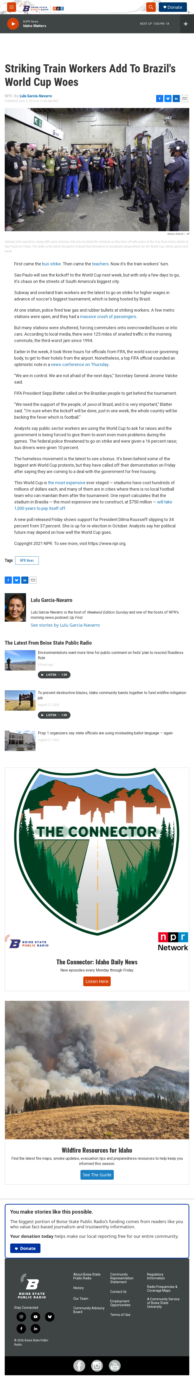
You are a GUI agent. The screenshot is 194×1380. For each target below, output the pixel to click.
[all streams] (187, 23)
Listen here (97, 981)
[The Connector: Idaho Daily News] (97, 859)
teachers (100, 263)
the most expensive (66, 482)
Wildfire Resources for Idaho (97, 1150)
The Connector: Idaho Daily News (97, 961)
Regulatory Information (156, 1276)
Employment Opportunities (120, 1303)
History (78, 1288)
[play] (13, 24)
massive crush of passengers (108, 316)
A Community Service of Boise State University (163, 1303)
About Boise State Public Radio (87, 1276)
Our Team (80, 1298)
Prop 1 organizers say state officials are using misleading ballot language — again (105, 733)
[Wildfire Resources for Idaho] (97, 1070)
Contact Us (118, 1292)
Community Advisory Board (89, 1310)
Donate (175, 7)
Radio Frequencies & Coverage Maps (162, 1288)
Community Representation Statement (121, 1278)
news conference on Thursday (79, 364)
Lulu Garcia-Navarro (36, 96)
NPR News (27, 560)
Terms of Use (120, 1315)
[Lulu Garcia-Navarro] (15, 607)
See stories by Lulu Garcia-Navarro (65, 625)
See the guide (97, 1175)
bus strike (51, 263)
